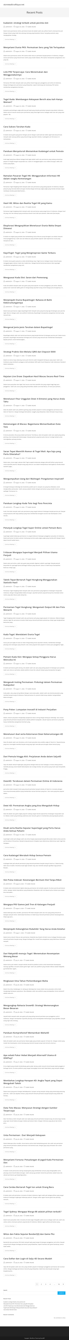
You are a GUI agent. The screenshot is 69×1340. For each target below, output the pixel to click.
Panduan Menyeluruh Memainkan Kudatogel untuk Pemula (33, 151)
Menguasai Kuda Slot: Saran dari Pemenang (25, 277)
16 (59, 1284)
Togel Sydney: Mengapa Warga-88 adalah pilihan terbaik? (32, 1211)
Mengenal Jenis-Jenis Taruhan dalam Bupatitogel (28, 327)
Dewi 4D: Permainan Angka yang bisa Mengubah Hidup (31, 805)
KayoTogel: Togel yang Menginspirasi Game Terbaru (29, 252)
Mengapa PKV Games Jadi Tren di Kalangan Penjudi (29, 904)
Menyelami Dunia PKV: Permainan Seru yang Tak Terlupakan (34, 47)
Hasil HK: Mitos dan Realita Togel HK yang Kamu (27, 203)
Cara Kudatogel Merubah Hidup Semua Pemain (27, 855)
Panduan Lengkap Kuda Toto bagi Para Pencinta (27, 503)
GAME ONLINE (32, 27)
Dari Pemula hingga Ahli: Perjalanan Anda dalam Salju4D (32, 756)
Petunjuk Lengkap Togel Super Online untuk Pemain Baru (32, 527)
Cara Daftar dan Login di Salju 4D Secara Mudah (27, 1258)
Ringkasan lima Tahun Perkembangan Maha (25, 980)
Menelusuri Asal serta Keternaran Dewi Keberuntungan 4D (33, 734)
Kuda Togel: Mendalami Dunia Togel (21, 634)
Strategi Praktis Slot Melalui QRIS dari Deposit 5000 (29, 351)
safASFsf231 (8, 27)
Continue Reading (11, 40)
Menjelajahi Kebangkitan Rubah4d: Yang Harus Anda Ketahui (34, 929)
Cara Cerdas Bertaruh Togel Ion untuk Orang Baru (28, 1187)
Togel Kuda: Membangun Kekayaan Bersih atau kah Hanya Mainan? (20, 1307)
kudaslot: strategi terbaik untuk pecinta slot (25, 22)
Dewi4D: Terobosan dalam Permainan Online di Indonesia (32, 781)
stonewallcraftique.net (13, 4)
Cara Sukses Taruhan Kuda (16, 126)
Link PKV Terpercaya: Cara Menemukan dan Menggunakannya (19, 1306)
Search (5, 1290)
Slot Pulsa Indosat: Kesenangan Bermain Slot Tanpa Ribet (32, 879)
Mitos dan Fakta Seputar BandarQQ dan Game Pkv (29, 1234)
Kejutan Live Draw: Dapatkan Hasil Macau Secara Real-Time (33, 376)
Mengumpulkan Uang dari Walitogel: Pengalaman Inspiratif (33, 478)
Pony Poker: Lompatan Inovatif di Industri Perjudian (30, 709)
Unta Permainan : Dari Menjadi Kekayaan (24, 1135)
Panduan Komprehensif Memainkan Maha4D (26, 1032)
